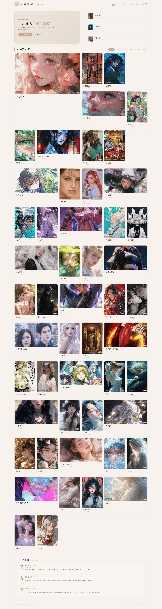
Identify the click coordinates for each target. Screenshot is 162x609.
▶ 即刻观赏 (25, 34)
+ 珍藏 (38, 34)
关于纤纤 (123, 604)
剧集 (131, 4)
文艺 (119, 4)
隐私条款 (130, 604)
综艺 (137, 4)
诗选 (144, 4)
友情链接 (145, 604)
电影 (125, 4)
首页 (113, 4)
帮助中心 (138, 604)
